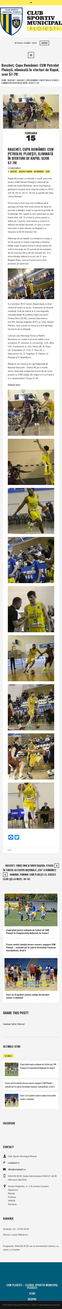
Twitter (14, 1023)
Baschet (11, 80)
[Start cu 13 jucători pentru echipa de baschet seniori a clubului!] (31, 974)
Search (44, 43)
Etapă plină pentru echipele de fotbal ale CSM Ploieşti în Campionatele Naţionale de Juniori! (27, 931)
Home (4, 80)
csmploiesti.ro (13, 1162)
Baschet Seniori (25, 171)
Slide (48, 171)
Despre (32, 1299)
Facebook (6, 1023)
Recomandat (39, 171)
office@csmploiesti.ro (16, 1169)
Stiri (32, 1293)
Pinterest (21, 1023)
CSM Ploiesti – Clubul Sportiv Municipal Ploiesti (32, 1286)
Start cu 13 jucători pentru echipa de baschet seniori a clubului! (27, 996)
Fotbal (9, 923)
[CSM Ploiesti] (31, 21)
